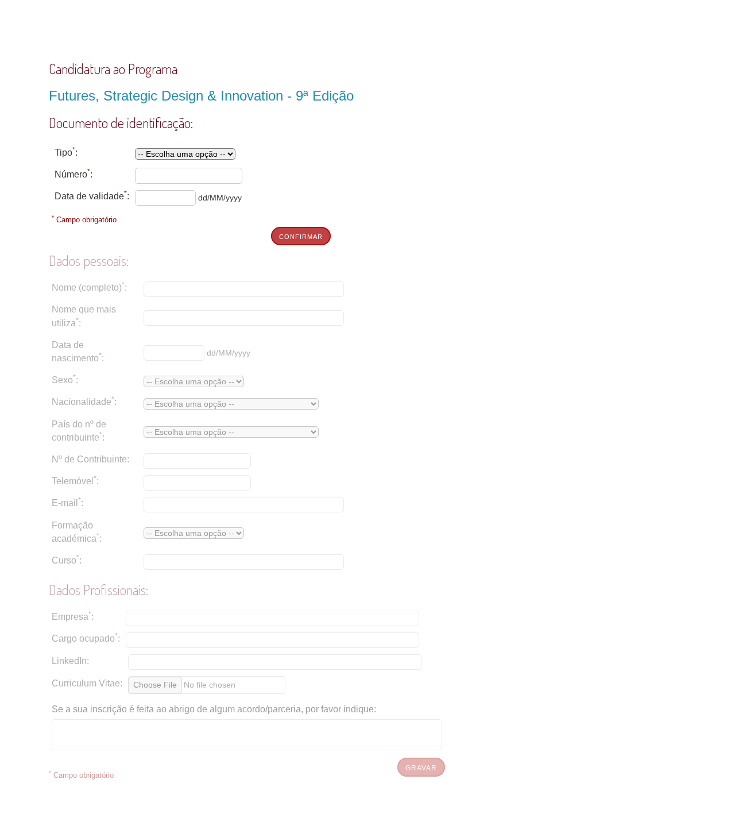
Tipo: (66, 151)
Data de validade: (92, 195)
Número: (73, 173)
